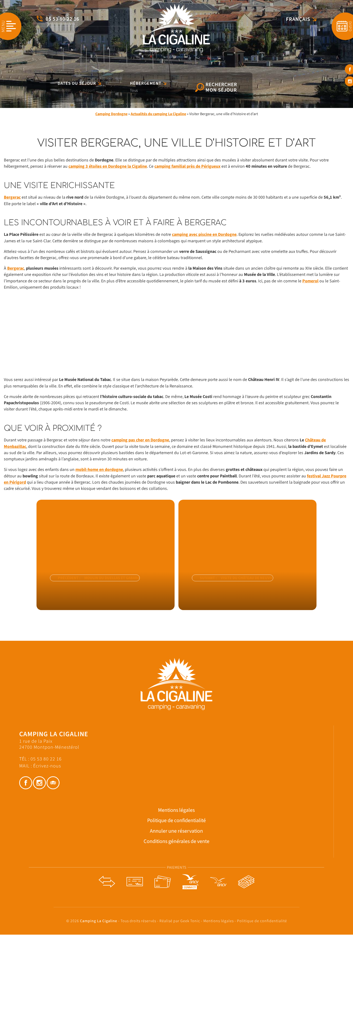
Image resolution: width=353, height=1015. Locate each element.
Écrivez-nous (47, 766)
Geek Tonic (190, 921)
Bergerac (12, 197)
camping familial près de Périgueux (187, 166)
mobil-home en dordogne (99, 470)
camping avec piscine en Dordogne (204, 234)
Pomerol (310, 281)
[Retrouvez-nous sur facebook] (25, 782)
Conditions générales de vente (176, 841)
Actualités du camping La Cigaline (158, 114)
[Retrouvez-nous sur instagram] (39, 782)
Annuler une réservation (176, 831)
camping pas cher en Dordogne (140, 440)
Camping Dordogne (111, 114)
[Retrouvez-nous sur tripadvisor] (53, 782)
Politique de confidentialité (176, 821)
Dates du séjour (77, 83)
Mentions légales (176, 810)
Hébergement (145, 83)
